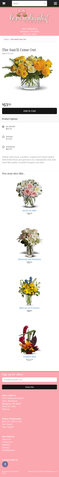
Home (6, 39)
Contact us (7, 442)
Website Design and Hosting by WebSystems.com (42, 471)
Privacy (5, 447)
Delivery (6, 445)
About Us (6, 439)
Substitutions (8, 450)
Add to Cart (29, 111)
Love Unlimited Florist (29, 16)
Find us (5, 409)
